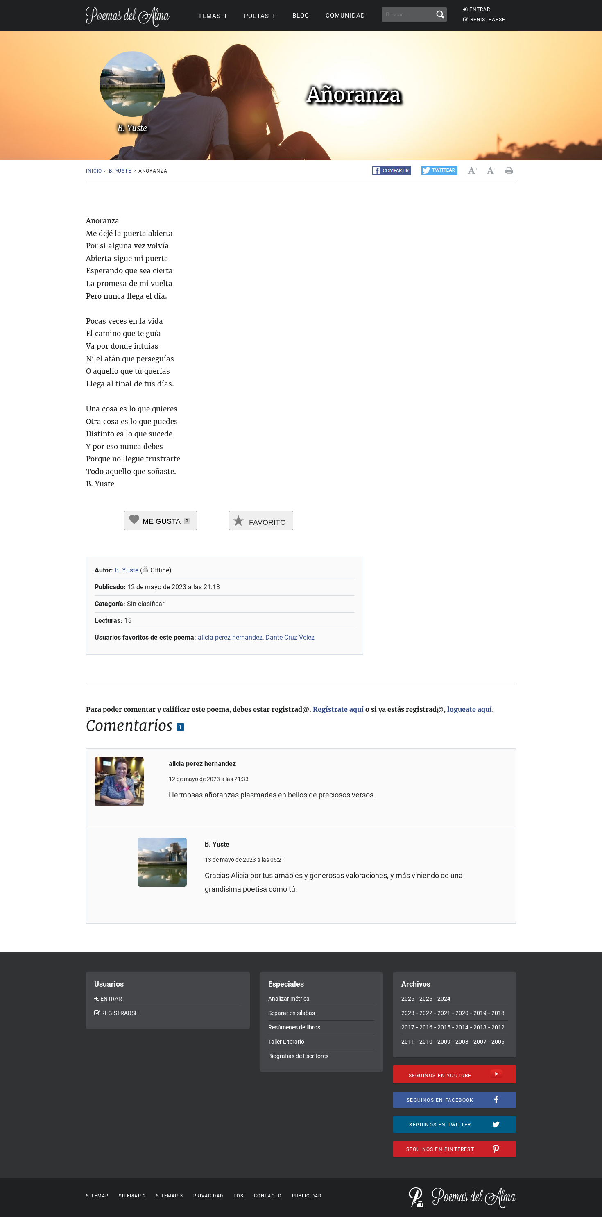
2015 (443, 1027)
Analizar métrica (289, 998)
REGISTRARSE (487, 20)
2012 (498, 1027)
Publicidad (306, 1196)
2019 (480, 1013)
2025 (425, 998)
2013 (480, 1027)
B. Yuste (120, 171)
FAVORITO (266, 522)
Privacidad (208, 1196)
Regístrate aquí (338, 709)
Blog (300, 15)
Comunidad (345, 15)
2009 (443, 1041)
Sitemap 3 (169, 1196)
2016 (425, 1027)
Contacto (268, 1196)
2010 (425, 1041)
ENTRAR (479, 9)
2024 (443, 998)
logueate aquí (469, 709)
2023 (407, 1013)
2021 (443, 1013)
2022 (425, 1013)
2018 (498, 1013)
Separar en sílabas (291, 1013)
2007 (480, 1041)
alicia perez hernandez (230, 637)
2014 (461, 1027)
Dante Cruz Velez (290, 637)
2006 (498, 1041)
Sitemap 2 (132, 1196)
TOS (238, 1196)
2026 (407, 998)
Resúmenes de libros (294, 1027)
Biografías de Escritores (298, 1056)
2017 (407, 1027)
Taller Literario (286, 1041)
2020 (461, 1013)
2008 (461, 1041)
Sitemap (97, 1196)
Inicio (94, 171)
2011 (407, 1041)
